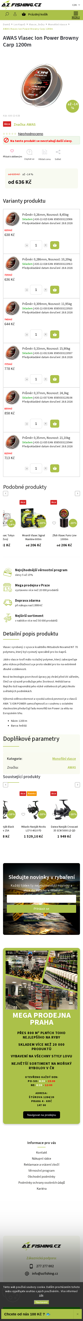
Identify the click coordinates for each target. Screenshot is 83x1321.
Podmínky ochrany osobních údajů (41, 1182)
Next (78, 493)
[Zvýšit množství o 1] (45, 245)
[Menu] (76, 13)
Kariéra (42, 1188)
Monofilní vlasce (64, 758)
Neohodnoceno (30, 134)
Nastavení (42, 1302)
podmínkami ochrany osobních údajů (41, 920)
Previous (6, 493)
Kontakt (41, 1152)
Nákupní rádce (41, 1158)
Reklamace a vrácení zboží (41, 1164)
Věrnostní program (41, 1170)
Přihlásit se (41, 908)
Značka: (25, 124)
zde (41, 1295)
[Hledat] (7, 15)
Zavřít (70, 166)
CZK (74, 5)
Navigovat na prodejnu (41, 1115)
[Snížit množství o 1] (26, 245)
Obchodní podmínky (41, 1176)
